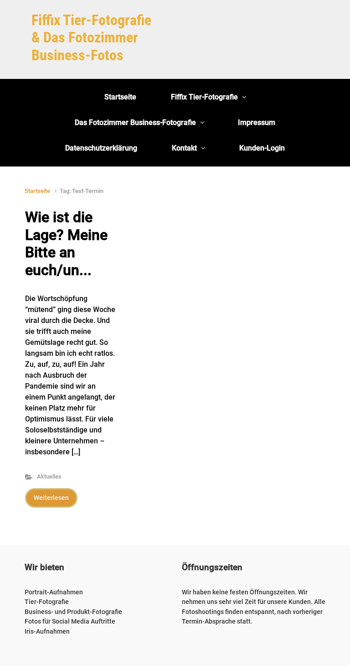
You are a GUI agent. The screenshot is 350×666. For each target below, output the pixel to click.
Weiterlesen (51, 497)
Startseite (37, 190)
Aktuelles (49, 476)
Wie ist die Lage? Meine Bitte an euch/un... (66, 243)
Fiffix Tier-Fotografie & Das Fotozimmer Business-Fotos (91, 37)
